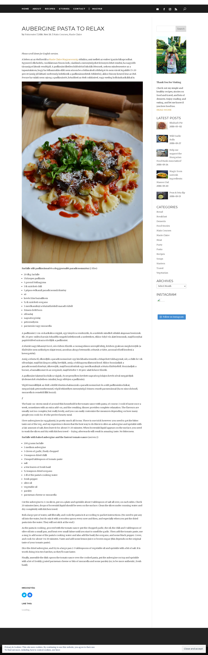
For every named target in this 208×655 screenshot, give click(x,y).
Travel (160, 268)
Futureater (30, 34)
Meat (159, 240)
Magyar (97, 9)
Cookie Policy (67, 650)
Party (159, 244)
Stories (64, 9)
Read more (164, 109)
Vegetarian (162, 272)
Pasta (159, 249)
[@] (165, 302)
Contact (79, 9)
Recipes (50, 9)
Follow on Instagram (173, 317)
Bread (160, 211)
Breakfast (162, 216)
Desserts (161, 221)
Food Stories (163, 225)
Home (25, 9)
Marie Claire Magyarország (63, 59)
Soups (160, 258)
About (37, 9)
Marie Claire (75, 34)
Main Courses (60, 34)
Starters (161, 263)
